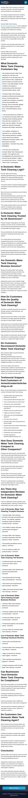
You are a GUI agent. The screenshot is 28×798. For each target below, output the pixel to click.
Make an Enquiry (14, 788)
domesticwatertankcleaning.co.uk (9, 26)
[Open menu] (25, 2)
